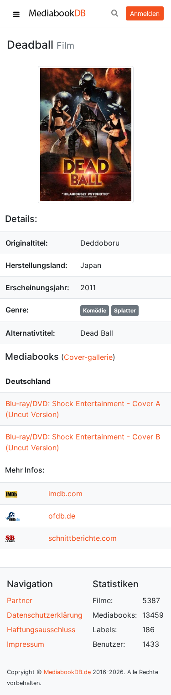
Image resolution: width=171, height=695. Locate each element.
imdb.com (65, 493)
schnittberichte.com (82, 538)
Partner (19, 600)
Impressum (25, 644)
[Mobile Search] (114, 13)
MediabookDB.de (67, 672)
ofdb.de (61, 515)
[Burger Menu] (16, 14)
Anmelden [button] (145, 13)
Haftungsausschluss (41, 629)
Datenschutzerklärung (45, 614)
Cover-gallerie (88, 357)
